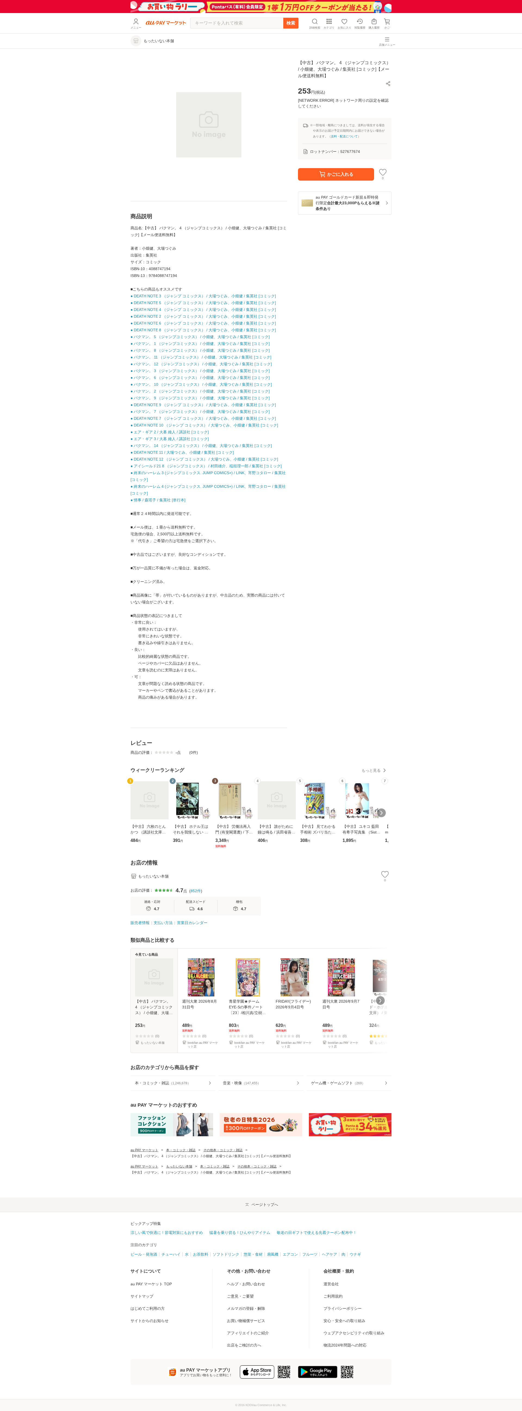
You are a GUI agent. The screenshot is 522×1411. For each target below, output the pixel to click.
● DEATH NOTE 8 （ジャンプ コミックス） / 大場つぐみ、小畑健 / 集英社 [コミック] (203, 330)
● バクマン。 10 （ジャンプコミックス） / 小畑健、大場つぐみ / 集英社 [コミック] (201, 384)
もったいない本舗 (179, 1166)
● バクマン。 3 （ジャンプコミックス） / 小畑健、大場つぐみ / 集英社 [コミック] (200, 371)
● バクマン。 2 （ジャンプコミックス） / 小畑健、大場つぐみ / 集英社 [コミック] (200, 391)
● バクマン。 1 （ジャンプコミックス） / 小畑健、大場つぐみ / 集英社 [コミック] (200, 343)
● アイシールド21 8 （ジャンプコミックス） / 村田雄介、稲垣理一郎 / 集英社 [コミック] (206, 466)
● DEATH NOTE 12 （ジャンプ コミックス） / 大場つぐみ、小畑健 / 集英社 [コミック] (204, 459)
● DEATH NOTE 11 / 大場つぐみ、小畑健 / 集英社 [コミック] (182, 452)
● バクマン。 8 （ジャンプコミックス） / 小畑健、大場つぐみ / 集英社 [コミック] (200, 350)
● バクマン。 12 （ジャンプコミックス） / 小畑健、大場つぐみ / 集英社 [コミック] (201, 364)
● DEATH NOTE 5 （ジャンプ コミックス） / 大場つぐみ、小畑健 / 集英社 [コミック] (203, 303)
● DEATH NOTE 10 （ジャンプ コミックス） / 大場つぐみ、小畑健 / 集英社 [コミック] (204, 425)
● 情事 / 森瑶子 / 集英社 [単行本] (157, 500)
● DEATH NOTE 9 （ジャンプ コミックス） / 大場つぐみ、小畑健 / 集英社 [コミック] (203, 405)
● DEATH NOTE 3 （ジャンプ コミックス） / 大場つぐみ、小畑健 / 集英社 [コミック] (203, 296)
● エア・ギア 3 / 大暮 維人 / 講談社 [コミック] (169, 439)
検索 (291, 23)
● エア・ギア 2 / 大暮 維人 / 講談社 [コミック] (169, 432)
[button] (388, 83)
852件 (196, 891)
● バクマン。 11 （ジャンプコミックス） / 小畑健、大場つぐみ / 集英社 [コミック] (200, 357)
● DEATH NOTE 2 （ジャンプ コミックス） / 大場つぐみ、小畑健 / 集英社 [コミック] (203, 316)
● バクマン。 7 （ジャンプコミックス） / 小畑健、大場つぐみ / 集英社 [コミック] (200, 411)
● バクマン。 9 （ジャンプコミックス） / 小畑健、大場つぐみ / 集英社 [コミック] (200, 398)
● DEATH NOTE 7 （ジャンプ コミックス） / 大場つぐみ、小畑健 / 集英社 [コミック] (203, 418)
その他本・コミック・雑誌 (223, 1150)
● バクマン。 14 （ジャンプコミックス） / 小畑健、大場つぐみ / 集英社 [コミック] (201, 445)
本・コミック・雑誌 (180, 1150)
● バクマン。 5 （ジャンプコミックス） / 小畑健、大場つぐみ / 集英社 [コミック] (200, 337)
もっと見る (371, 770)
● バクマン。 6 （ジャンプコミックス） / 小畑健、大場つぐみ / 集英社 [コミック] (200, 377)
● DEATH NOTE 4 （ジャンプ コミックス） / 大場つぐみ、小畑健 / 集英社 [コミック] (203, 309)
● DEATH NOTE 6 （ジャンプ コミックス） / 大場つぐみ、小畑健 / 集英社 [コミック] (203, 323)
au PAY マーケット (144, 1150)
